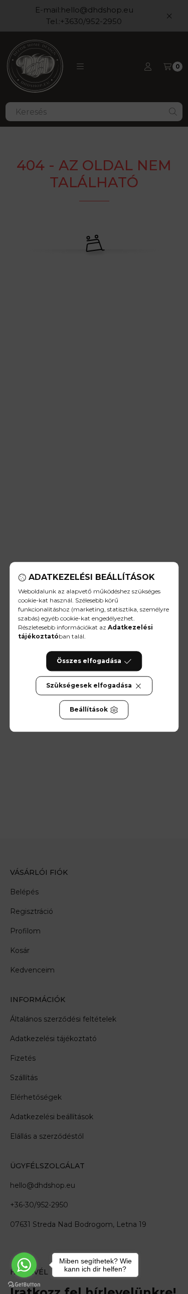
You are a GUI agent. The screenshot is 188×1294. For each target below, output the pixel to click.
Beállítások (89, 710)
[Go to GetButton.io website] (24, 1284)
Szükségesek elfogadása (89, 686)
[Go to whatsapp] (24, 1264)
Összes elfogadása (89, 661)
